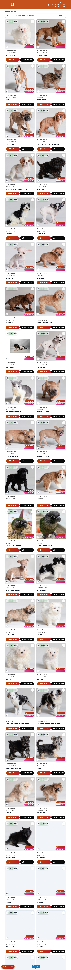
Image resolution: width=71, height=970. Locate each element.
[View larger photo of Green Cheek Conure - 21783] (63, 511)
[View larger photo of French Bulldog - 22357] (63, 422)
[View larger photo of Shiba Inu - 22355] (63, 912)
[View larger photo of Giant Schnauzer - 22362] (32, 467)
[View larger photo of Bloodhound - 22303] (63, 21)
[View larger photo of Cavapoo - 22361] (32, 199)
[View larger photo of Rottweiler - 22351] (32, 912)
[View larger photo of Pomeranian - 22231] (63, 779)
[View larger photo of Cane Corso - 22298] (32, 110)
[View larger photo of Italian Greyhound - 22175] (32, 556)
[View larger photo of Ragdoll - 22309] (63, 868)
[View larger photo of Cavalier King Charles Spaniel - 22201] (63, 110)
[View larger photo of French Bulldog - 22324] (32, 422)
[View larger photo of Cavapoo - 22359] (63, 155)
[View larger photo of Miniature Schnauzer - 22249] (32, 734)
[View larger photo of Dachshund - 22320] (32, 333)
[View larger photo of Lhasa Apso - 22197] (32, 600)
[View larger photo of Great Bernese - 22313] (63, 467)
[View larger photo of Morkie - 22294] (63, 734)
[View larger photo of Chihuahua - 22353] (63, 244)
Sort (60, 16)
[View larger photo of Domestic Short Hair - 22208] (32, 378)
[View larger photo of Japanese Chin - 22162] (63, 556)
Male (41, 142)
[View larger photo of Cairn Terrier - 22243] (63, 66)
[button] (12, 21)
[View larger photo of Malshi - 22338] (63, 600)
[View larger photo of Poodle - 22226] (32, 868)
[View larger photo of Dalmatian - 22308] (63, 333)
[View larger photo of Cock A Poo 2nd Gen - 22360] (63, 288)
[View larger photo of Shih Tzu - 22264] (32, 957)
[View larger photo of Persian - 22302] (32, 779)
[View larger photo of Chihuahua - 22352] (32, 244)
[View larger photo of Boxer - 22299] (32, 66)
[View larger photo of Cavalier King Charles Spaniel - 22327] (32, 155)
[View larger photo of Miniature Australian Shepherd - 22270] (32, 690)
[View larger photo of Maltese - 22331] (32, 645)
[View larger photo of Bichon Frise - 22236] (32, 21)
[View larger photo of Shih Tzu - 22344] (63, 957)
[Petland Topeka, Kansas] (12, 4)
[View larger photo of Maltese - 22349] (63, 645)
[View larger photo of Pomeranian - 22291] (32, 823)
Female (11, 53)
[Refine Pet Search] (7, 16)
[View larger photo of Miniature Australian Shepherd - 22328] (63, 690)
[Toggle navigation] (7, 4)
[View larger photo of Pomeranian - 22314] (63, 823)
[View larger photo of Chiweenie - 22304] (32, 288)
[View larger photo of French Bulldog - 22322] (63, 378)
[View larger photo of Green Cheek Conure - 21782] (32, 511)
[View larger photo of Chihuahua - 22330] (63, 199)
